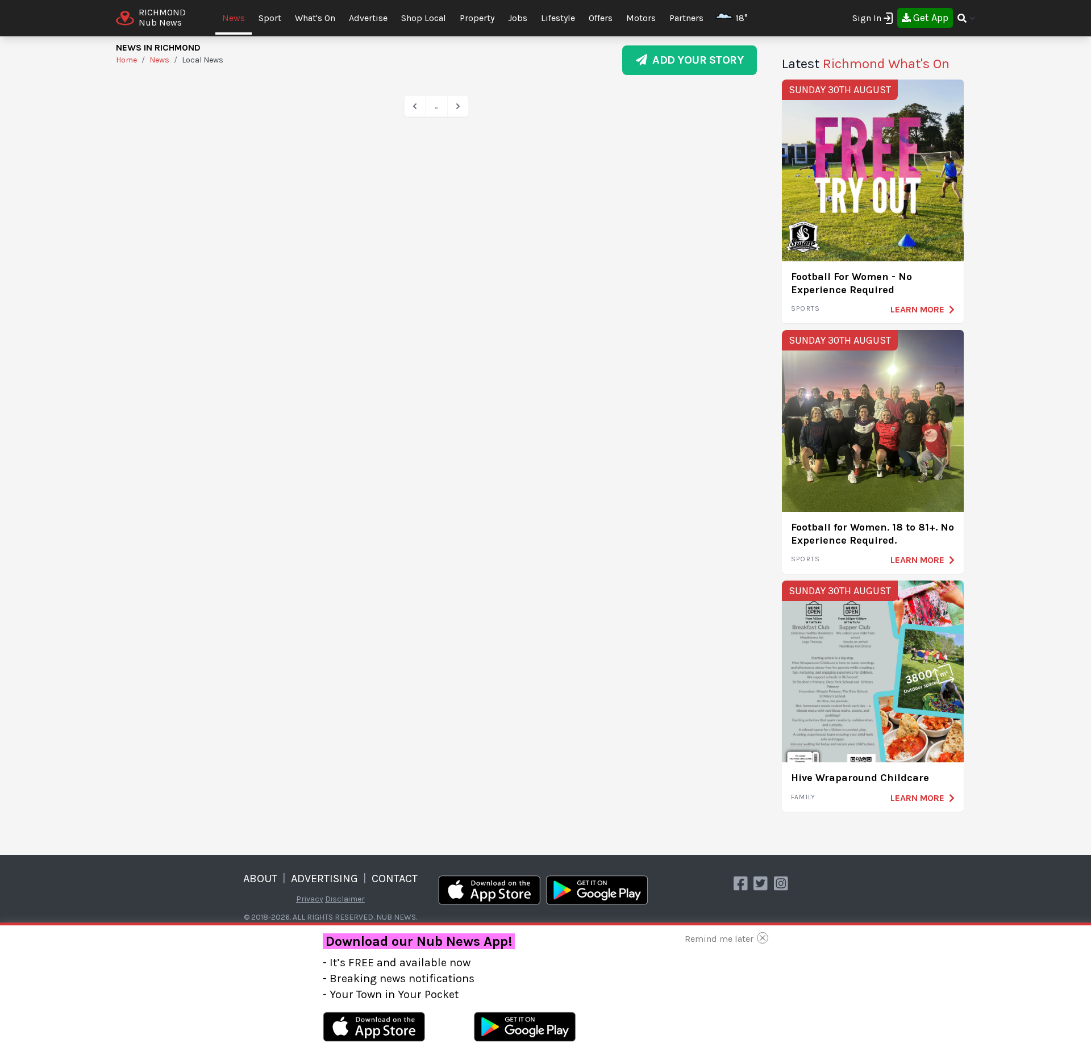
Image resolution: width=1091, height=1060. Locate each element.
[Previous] (415, 106)
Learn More (917, 309)
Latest (866, 64)
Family (803, 797)
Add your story (695, 59)
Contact (395, 878)
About (260, 878)
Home (126, 60)
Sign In (866, 17)
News (233, 17)
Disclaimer (345, 899)
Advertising (324, 878)
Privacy (309, 899)
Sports (805, 308)
